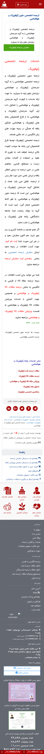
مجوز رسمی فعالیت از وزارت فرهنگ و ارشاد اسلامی (22, 680)
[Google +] (15, 408)
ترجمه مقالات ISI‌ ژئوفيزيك (29, 376)
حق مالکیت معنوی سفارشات (27, 475)
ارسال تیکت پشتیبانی (23, 668)
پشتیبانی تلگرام (23, 672)
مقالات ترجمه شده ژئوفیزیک (28, 371)
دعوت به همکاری (34, 551)
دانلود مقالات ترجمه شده (30, 566)
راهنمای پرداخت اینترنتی (30, 597)
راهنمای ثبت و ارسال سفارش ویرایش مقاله (21, 462)
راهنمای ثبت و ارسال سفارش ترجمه (24, 458)
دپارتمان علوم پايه (35, 419)
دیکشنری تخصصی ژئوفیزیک (28, 392)
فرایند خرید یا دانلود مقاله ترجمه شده (23, 467)
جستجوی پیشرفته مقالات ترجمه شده (26, 574)
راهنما (22, 452)
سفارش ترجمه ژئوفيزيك (19, 47)
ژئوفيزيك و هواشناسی (21, 419)
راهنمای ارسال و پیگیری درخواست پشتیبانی (22, 479)
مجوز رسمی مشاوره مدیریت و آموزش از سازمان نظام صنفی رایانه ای (22, 707)
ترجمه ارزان (36, 578)
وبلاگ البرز (36, 538)
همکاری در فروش (33, 601)
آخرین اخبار (35, 588)
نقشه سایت (36, 610)
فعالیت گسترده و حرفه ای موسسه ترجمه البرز (22, 734)
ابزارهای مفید (33, 471)
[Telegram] (35, 408)
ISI (39, 442)
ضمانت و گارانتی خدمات (31, 542)
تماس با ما (36, 534)
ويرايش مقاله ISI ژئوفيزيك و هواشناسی (24, 381)
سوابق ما (37, 530)
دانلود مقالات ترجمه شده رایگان (28, 570)
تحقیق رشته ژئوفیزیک (31, 386)
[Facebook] (28, 408)
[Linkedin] (8, 408)
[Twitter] (22, 408)
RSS (35, 593)
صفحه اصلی (36, 416)
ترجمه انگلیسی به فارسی (31, 561)
